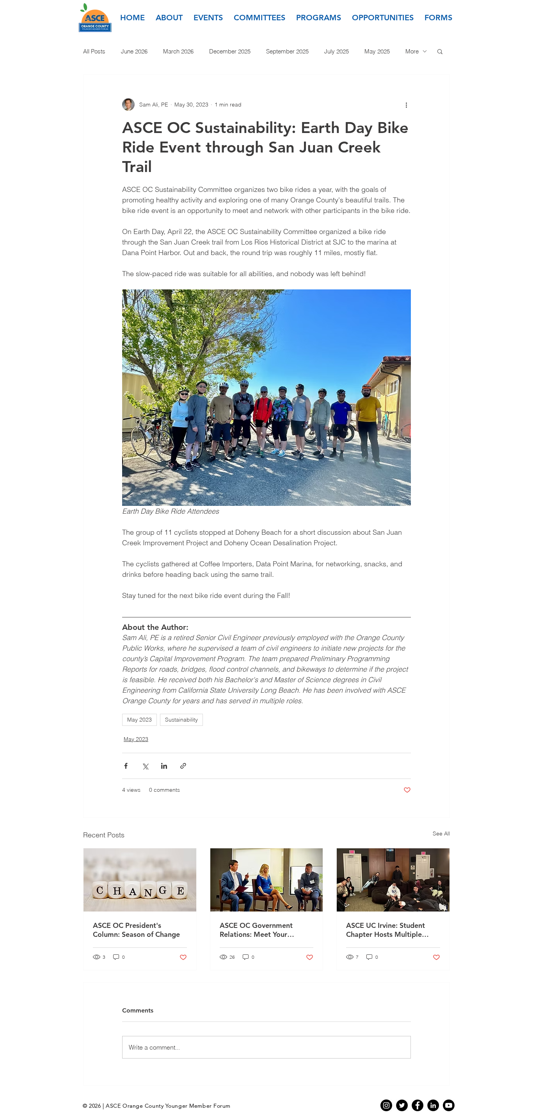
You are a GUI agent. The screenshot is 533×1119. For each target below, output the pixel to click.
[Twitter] (402, 1105)
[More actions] (406, 104)
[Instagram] (386, 1105)
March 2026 (178, 51)
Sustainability (181, 719)
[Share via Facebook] (126, 766)
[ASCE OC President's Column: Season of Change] (140, 880)
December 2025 (230, 51)
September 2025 (287, 51)
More (412, 51)
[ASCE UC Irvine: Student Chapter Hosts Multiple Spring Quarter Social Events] (393, 880)
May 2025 (377, 51)
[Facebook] (417, 1105)
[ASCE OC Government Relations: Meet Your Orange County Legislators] (266, 880)
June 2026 (134, 51)
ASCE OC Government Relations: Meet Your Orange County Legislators (263, 930)
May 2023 (139, 719)
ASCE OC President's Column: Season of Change (136, 930)
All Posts (94, 51)
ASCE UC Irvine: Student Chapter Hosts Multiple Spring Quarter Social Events (393, 930)
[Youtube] (449, 1105)
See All (441, 833)
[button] (169, 17)
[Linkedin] (433, 1105)
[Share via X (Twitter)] (145, 766)
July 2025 (336, 51)
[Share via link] (183, 766)
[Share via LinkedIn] (164, 766)
